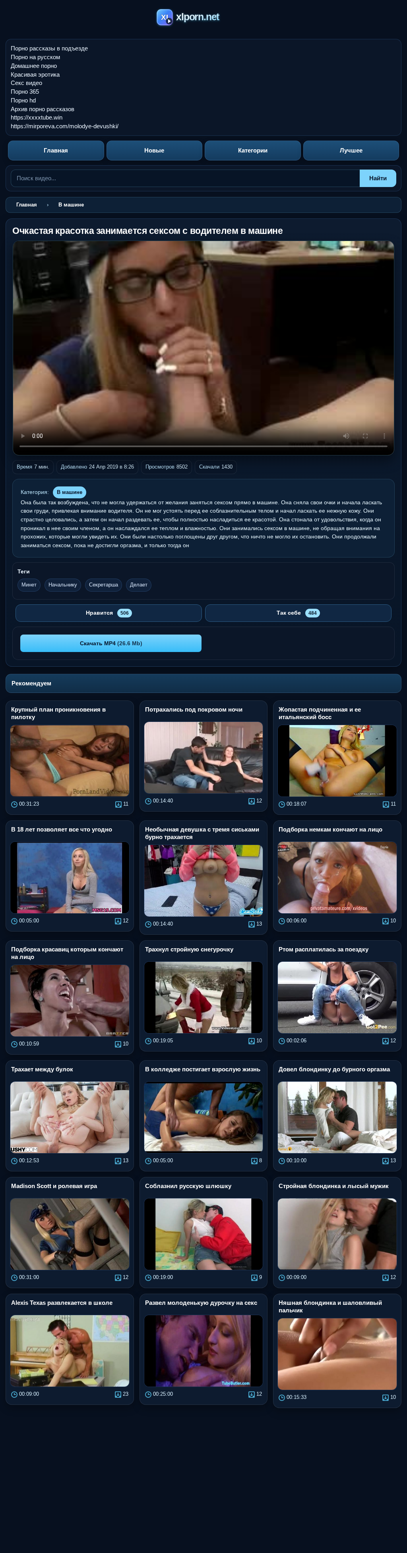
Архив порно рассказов (42, 109)
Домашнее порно (34, 65)
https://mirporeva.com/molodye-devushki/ (64, 126)
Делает (138, 585)
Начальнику (62, 585)
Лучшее (351, 150)
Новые (154, 150)
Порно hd (23, 100)
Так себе (297, 613)
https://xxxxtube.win (36, 117)
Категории (252, 150)
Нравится (107, 613)
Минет (29, 585)
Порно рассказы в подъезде (49, 48)
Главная (56, 150)
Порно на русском (35, 57)
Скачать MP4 (111, 643)
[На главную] (203, 18)
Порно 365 (25, 91)
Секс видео (26, 82)
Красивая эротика (35, 74)
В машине (69, 492)
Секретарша (103, 585)
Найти (378, 178)
